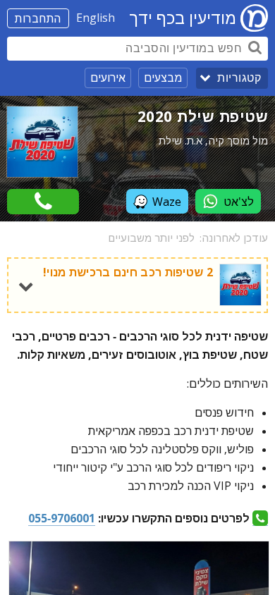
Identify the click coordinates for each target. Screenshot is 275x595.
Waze (166, 202)
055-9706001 (61, 518)
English (95, 18)
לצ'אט (239, 202)
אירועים (108, 77)
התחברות (38, 18)
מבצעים (163, 77)
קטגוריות (239, 78)
